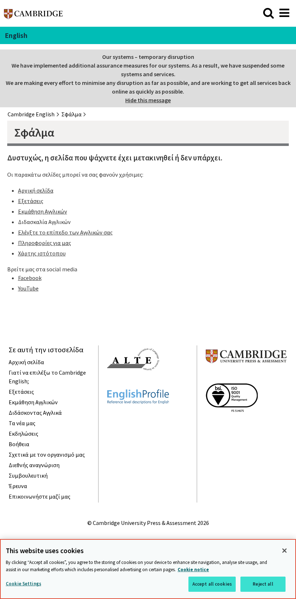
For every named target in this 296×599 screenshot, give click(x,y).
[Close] (284, 551)
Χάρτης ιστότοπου (42, 253)
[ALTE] (133, 383)
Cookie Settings (23, 584)
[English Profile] (138, 417)
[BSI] (232, 424)
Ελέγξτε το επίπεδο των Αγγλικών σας (65, 232)
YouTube (28, 288)
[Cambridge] (33, 16)
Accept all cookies (212, 584)
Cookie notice (193, 569)
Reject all (263, 584)
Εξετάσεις (30, 200)
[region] (148, 569)
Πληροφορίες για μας (44, 242)
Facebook (30, 277)
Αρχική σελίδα (35, 190)
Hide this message (148, 100)
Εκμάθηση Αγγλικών (42, 211)
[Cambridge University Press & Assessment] (246, 377)
